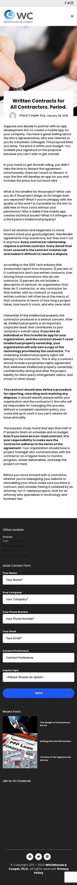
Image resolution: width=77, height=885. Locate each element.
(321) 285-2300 (18, 541)
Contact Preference (16, 651)
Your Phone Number (15, 612)
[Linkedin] (47, 856)
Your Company (12, 592)
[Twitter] (38, 856)
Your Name (10, 573)
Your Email (9, 631)
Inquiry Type (11, 670)
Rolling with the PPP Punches (55, 741)
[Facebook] (29, 856)
